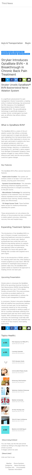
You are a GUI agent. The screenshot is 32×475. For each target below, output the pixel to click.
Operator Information (15, 469)
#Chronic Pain (19, 52)
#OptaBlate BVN (24, 54)
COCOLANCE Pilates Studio (19, 371)
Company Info (9, 467)
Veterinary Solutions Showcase (20, 390)
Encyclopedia (20, 467)
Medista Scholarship (17, 400)
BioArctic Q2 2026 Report (19, 429)
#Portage (13, 54)
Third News (7, 3)
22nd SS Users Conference (19, 419)
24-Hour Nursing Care (18, 409)
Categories (8, 465)
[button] (4, 44)
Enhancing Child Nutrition (19, 380)
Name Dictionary (19, 465)
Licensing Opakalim (17, 351)
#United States (7, 52)
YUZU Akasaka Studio (18, 361)
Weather (9, 463)
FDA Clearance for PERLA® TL (20, 341)
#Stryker (5, 54)
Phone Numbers (19, 463)
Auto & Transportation (12, 43)
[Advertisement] (16, 24)
